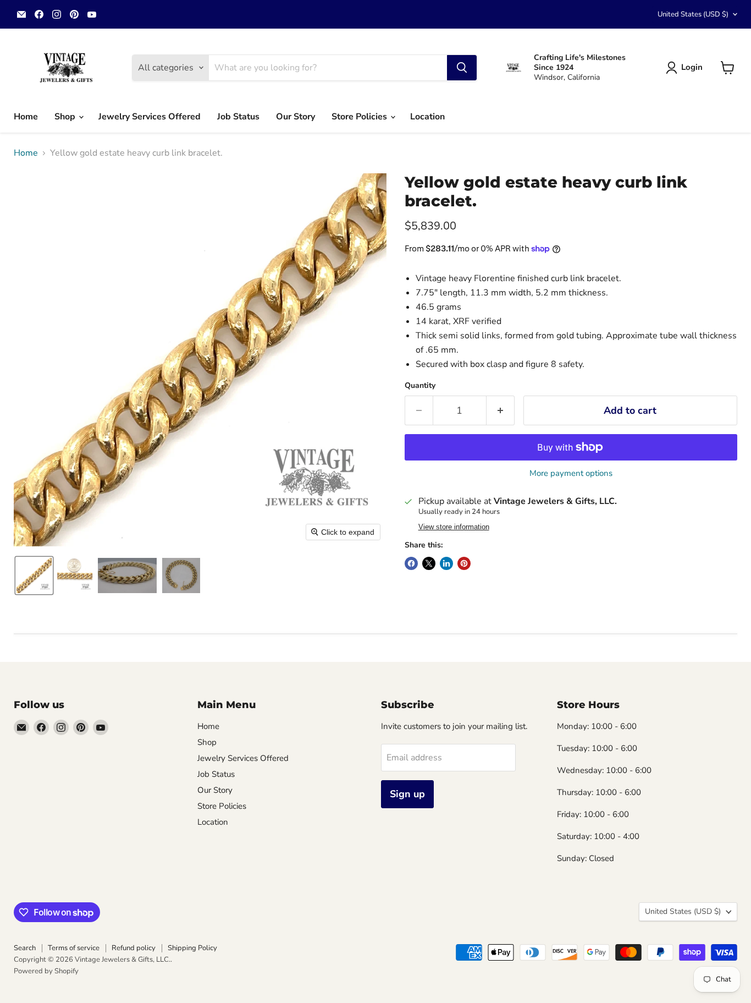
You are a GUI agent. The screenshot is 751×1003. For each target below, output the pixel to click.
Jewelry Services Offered (149, 117)
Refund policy (134, 948)
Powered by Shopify (46, 971)
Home (26, 117)
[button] (686, 67)
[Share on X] (428, 563)
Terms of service (74, 948)
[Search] (462, 67)
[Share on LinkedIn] (446, 563)
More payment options (570, 473)
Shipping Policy (192, 948)
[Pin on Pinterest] (464, 563)
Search (25, 948)
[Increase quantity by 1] (501, 411)
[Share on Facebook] (411, 563)
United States (693, 14)
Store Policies (360, 117)
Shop (66, 117)
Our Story (295, 117)
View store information (453, 527)
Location (427, 117)
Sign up (407, 794)
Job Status (238, 117)
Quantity (420, 385)
